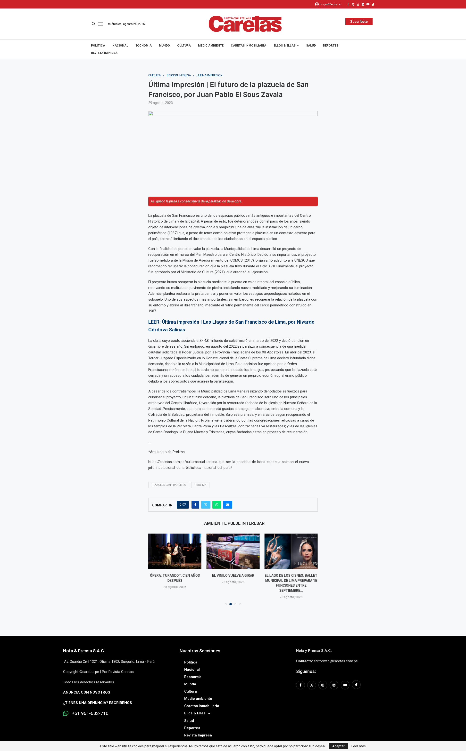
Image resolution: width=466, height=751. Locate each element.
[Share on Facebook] (195, 505)
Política (98, 45)
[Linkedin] (362, 4)
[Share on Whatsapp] (216, 505)
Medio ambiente (211, 45)
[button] (155, 569)
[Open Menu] (100, 24)
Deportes (330, 45)
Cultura (184, 45)
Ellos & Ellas (285, 45)
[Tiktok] (373, 4)
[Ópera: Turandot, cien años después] (174, 551)
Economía (143, 45)
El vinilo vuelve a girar (233, 576)
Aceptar (338, 746)
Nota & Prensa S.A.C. (84, 650)
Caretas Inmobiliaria (248, 45)
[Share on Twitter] (205, 505)
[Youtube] (368, 4)
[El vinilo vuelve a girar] (232, 551)
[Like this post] (184, 505)
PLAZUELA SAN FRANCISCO (168, 485)
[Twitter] (353, 4)
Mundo (164, 45)
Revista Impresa (104, 53)
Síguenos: (306, 671)
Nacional (120, 45)
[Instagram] (358, 4)
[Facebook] (348, 4)
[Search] (93, 24)
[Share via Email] (227, 505)
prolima (200, 485)
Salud (311, 45)
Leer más (358, 746)
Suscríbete (359, 22)
